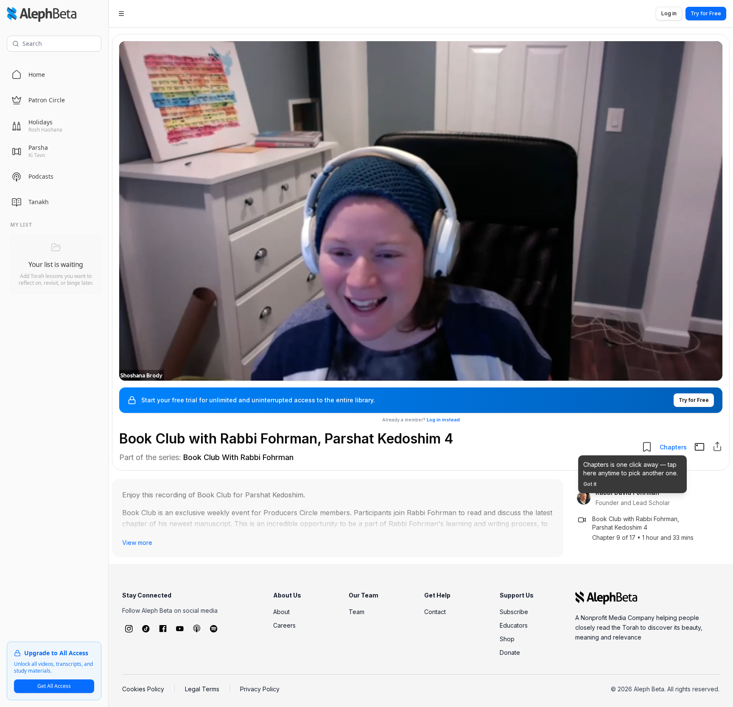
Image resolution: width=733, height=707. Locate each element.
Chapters (673, 447)
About (281, 611)
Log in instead (443, 420)
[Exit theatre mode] (699, 447)
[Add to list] (647, 447)
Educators (514, 625)
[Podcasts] (197, 628)
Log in (669, 13)
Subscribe (514, 611)
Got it (589, 484)
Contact (435, 611)
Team (356, 611)
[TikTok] (146, 628)
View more (137, 542)
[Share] (717, 446)
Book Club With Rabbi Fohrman (238, 457)
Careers (284, 625)
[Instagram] (129, 628)
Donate (510, 652)
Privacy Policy (260, 689)
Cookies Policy (143, 689)
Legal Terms (202, 689)
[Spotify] (214, 628)
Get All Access (54, 686)
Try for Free (706, 13)
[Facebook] (163, 628)
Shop (507, 638)
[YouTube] (180, 628)
